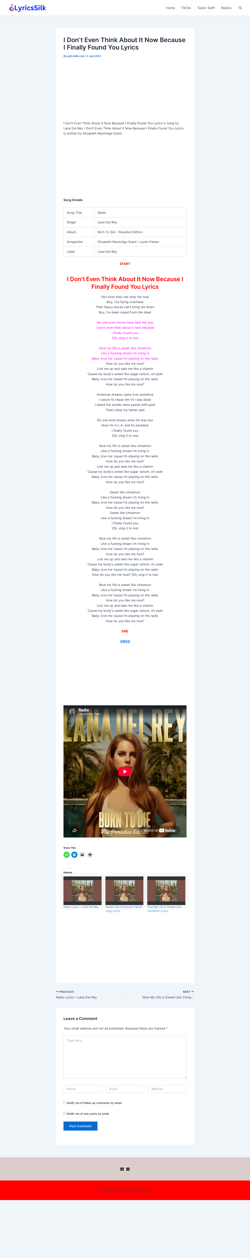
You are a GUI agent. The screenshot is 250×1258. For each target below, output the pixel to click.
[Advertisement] (125, 91)
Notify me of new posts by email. (88, 1113)
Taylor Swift (206, 8)
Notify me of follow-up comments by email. (94, 1103)
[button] (240, 7)
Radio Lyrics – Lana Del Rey (81, 907)
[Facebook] (122, 1169)
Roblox (226, 8)
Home (170, 8)
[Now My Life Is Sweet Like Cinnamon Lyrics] (166, 890)
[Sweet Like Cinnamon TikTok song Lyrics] (124, 890)
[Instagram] (128, 1169)
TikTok (186, 8)
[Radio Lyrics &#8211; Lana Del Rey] (82, 890)
